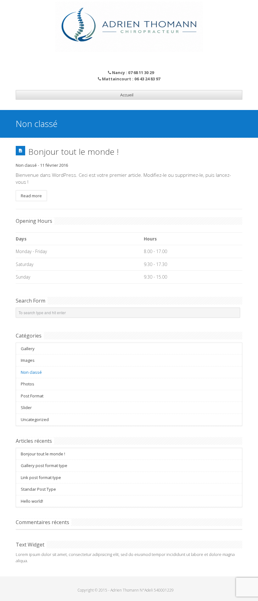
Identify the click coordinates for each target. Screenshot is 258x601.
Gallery (28, 348)
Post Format (32, 396)
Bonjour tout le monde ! (73, 151)
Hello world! (32, 501)
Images (28, 360)
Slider (26, 407)
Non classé (26, 165)
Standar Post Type (38, 489)
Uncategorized (35, 419)
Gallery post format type (44, 465)
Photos (27, 384)
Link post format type (41, 477)
